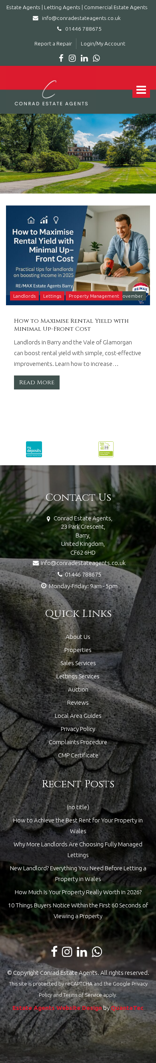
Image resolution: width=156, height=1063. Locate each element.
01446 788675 (82, 29)
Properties (78, 649)
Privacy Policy (78, 728)
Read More (36, 382)
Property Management (94, 295)
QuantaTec (127, 1007)
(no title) (78, 807)
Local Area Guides (78, 715)
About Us (78, 636)
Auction (78, 689)
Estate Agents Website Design (57, 1007)
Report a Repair (53, 43)
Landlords (24, 295)
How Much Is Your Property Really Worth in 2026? (78, 892)
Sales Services (78, 663)
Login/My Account (103, 43)
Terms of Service (82, 995)
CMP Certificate (78, 755)
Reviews (78, 702)
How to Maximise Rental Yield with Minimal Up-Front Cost (71, 325)
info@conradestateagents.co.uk (80, 18)
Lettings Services (78, 676)
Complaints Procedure (78, 742)
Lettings (52, 295)
